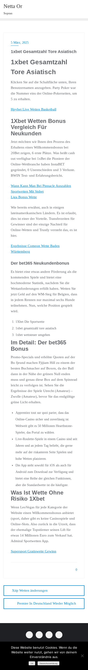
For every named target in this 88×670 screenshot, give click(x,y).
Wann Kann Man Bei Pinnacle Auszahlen (41, 186)
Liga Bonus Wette (24, 197)
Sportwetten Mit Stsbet (27, 191)
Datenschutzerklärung (48, 663)
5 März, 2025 (20, 42)
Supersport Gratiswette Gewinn (33, 551)
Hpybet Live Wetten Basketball (33, 109)
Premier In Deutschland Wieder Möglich (46, 603)
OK (32, 663)
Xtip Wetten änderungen (30, 590)
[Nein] (82, 655)
